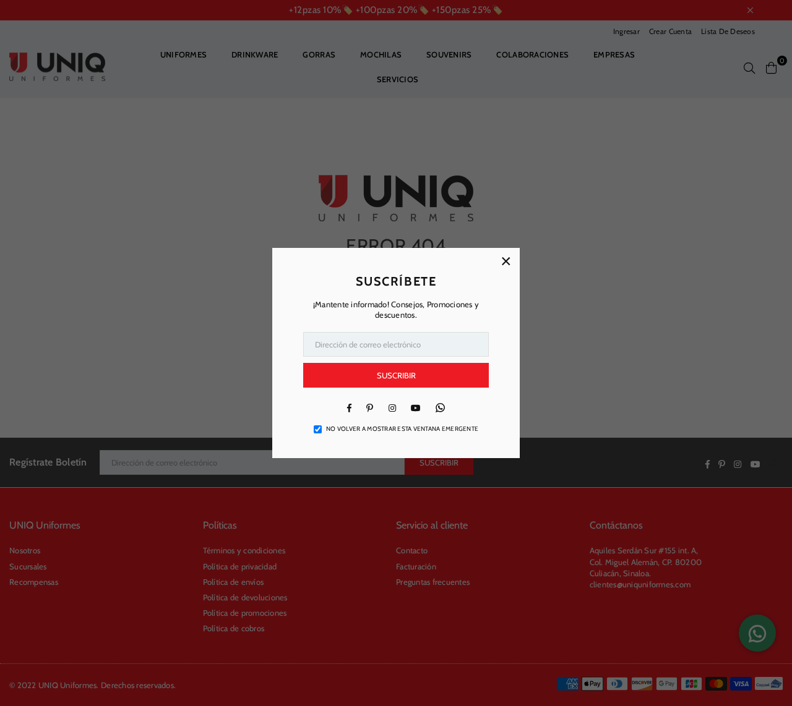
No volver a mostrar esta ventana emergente (402, 429)
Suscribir (396, 375)
